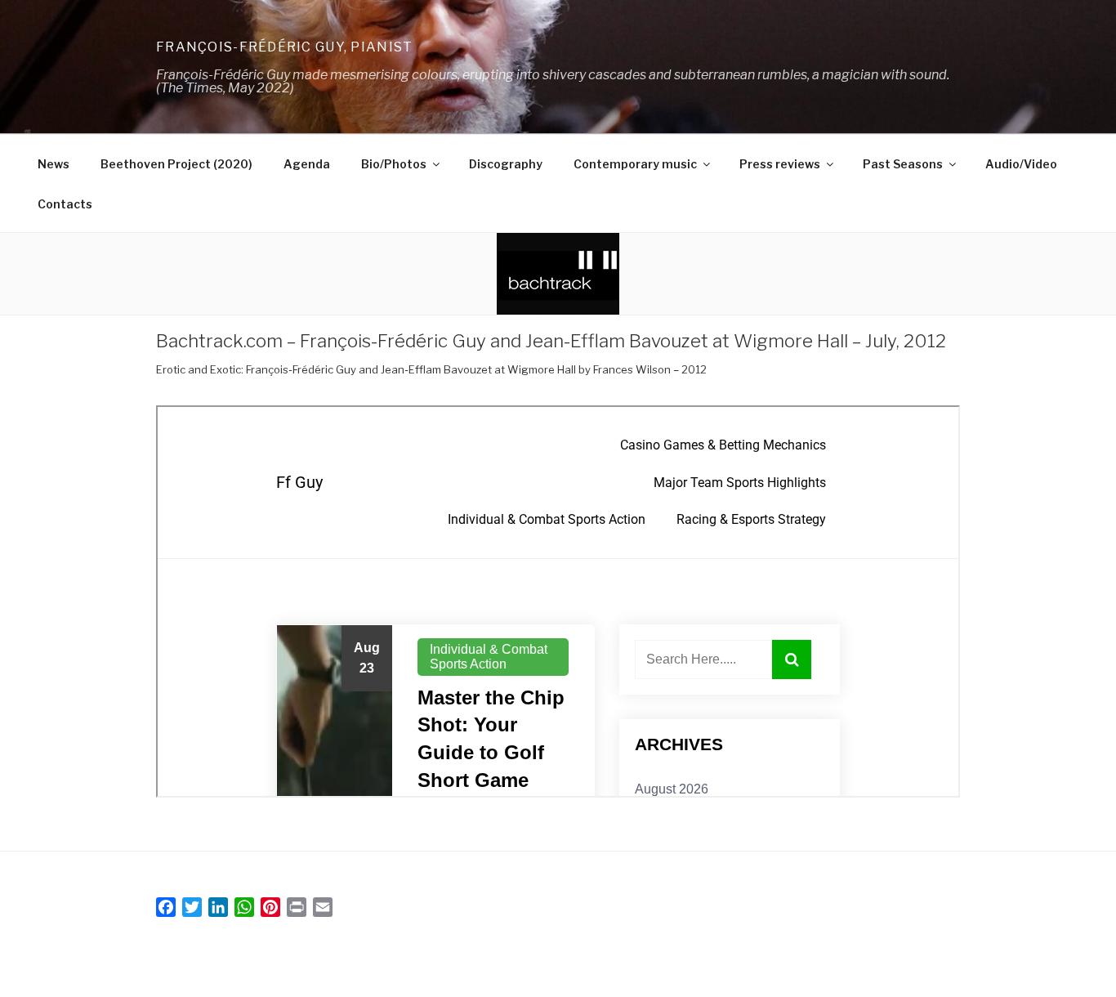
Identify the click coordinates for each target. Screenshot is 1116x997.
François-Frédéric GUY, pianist (284, 47)
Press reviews (779, 164)
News (53, 164)
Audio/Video (1021, 164)
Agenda (306, 164)
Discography (505, 164)
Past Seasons (903, 164)
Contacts (65, 204)
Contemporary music (635, 164)
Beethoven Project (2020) (176, 164)
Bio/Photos (393, 164)
